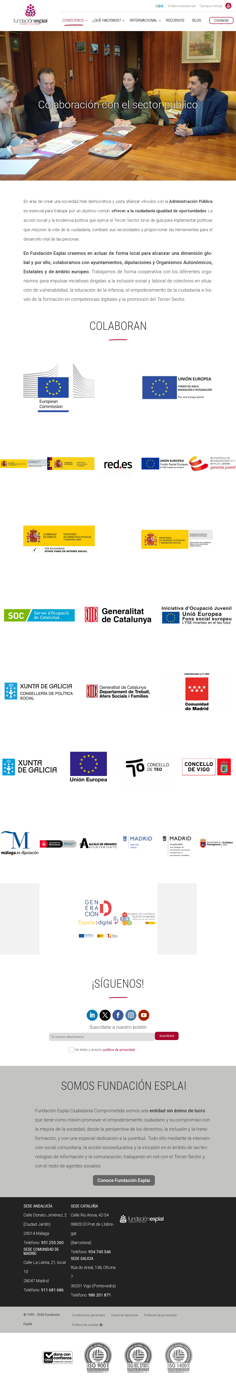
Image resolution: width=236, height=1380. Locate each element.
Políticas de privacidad (160, 1315)
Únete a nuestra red (181, 6)
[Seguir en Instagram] (130, 1015)
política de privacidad (119, 1050)
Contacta (221, 20)
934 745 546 (99, 1251)
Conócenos (73, 21)
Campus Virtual (211, 6)
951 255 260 (52, 1242)
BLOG (196, 21)
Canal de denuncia (124, 1315)
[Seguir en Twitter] (105, 1015)
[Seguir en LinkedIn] (92, 1015)
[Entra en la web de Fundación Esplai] (141, 1222)
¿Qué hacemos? (106, 21)
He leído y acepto (105, 1050)
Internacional (143, 21)
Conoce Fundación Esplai (228, 6)
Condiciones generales (88, 1315)
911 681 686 (52, 1290)
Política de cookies (86, 1325)
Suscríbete (166, 1036)
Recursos (175, 21)
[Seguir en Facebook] (118, 1015)
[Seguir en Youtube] (143, 1015)
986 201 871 (99, 1295)
